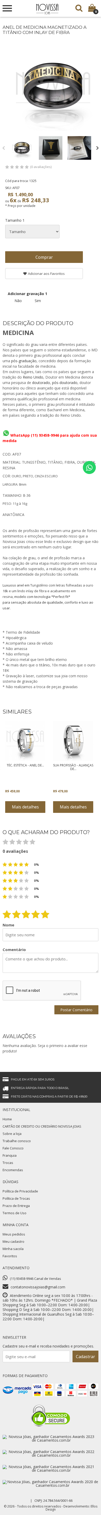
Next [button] (97, 148)
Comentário (14, 950)
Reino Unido (33, 377)
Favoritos (10, 1256)
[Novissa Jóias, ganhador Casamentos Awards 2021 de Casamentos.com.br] (49, 1470)
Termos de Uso (14, 1213)
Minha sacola (13, 1248)
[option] (22, 148)
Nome (8, 925)
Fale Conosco (13, 1148)
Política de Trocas (16, 1198)
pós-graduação (24, 360)
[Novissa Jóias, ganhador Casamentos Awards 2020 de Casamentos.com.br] (50, 1485)
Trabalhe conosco (17, 1141)
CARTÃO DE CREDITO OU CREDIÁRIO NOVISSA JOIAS (42, 1126)
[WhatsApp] (89, 467)
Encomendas (13, 1170)
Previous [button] (3, 148)
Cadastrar (85, 1356)
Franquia (10, 1155)
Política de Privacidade (20, 1191)
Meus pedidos (14, 1234)
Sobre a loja (12, 1133)
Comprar (44, 257)
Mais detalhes (25, 807)
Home (7, 1119)
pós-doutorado (64, 382)
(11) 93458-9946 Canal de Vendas (35, 1278)
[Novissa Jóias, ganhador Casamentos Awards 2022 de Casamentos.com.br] (49, 1455)
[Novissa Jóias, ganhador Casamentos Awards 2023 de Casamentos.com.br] (49, 1440)
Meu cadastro (13, 1241)
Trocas (8, 1162)
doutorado (41, 382)
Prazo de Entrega (16, 1205)
